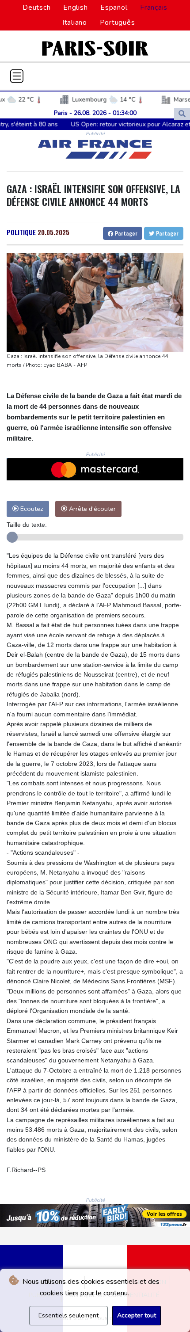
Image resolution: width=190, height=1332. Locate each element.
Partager (125, 233)
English (75, 7)
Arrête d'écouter (91, 508)
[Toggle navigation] (16, 76)
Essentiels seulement (68, 1315)
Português (117, 22)
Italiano (74, 22)
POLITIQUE (21, 232)
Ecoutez (31, 508)
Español (113, 7)
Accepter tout (136, 1315)
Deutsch (36, 7)
